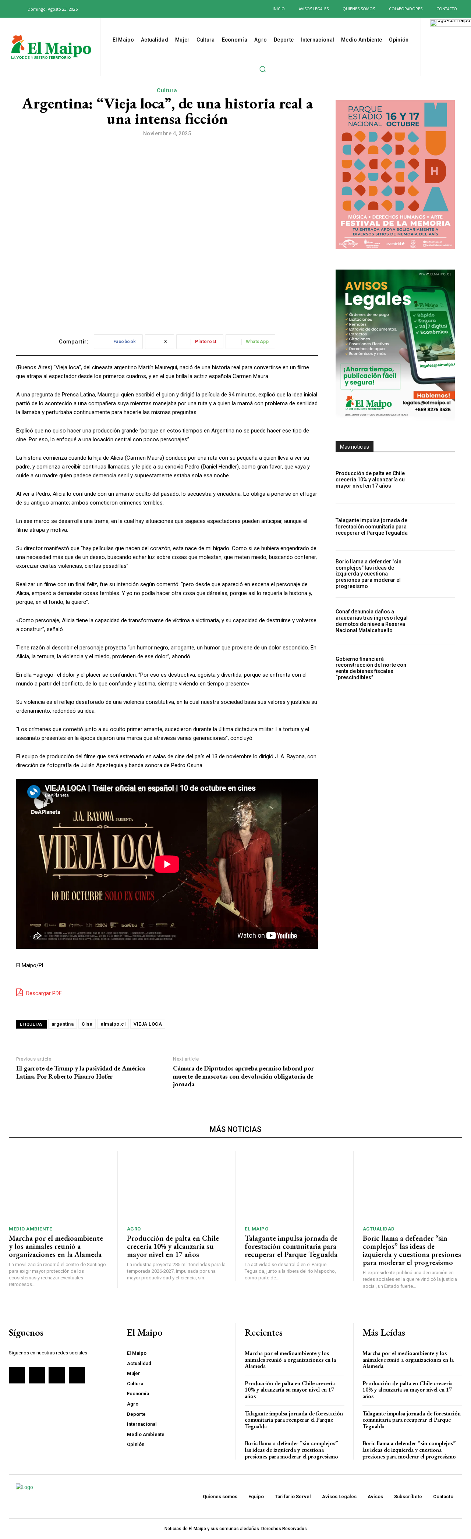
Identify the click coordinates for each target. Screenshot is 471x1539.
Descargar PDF (43, 993)
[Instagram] (106, 9)
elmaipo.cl (112, 1024)
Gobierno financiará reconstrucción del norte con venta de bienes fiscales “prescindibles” (371, 668)
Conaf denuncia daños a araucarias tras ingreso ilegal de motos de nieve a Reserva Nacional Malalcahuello (372, 621)
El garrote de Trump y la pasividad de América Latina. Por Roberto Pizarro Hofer (80, 1072)
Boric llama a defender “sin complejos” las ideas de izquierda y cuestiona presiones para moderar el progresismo (368, 574)
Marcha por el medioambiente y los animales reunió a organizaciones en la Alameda (56, 1246)
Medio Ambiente (30, 1228)
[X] (118, 9)
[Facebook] (94, 9)
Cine (87, 1024)
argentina (63, 1024)
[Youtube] (129, 9)
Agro (134, 1228)
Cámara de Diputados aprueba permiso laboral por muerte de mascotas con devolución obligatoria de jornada (243, 1076)
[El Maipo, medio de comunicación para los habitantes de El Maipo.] (51, 47)
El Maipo (256, 1228)
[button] (17, 9)
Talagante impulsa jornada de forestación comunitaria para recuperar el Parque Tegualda (372, 526)
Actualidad (379, 1228)
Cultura (167, 90)
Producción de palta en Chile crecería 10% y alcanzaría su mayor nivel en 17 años (370, 479)
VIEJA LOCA (148, 1024)
